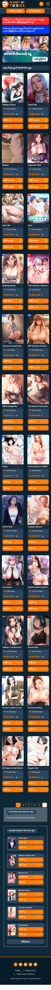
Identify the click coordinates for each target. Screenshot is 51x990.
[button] (25, 49)
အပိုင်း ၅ (6, 367)
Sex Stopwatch (23, 925)
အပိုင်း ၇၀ (32, 729)
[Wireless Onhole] (13, 87)
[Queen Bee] (38, 87)
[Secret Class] (13, 509)
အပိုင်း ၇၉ (32, 548)
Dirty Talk (6, 225)
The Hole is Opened (25, 908)
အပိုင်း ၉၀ (32, 482)
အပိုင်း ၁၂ (32, 301)
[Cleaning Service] (13, 268)
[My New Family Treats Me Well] (38, 570)
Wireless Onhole (8, 105)
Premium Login (35, 11)
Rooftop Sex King (35, 708)
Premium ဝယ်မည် (15, 11)
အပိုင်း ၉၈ (7, 482)
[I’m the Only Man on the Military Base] (13, 690)
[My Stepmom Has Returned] (13, 751)
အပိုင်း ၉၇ (32, 240)
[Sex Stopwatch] (12, 930)
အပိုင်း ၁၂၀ (33, 367)
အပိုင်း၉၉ (22, 882)
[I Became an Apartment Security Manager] (13, 329)
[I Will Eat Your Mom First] (13, 630)
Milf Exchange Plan (9, 406)
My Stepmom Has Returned (13, 768)
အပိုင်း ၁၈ (7, 602)
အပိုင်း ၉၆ (32, 247)
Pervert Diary (33, 647)
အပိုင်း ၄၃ (7, 240)
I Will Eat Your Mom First (12, 647)
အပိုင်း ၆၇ (7, 307)
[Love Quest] (13, 570)
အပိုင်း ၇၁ (32, 723)
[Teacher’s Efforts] (38, 510)
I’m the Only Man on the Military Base (17, 708)
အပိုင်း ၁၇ (7, 608)
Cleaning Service (9, 285)
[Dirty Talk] (13, 208)
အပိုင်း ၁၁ (32, 307)
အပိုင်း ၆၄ (7, 421)
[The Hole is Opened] (12, 912)
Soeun (5, 466)
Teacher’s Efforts (35, 527)
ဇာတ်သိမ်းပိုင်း (23, 877)
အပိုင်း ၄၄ (7, 783)
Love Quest (7, 587)
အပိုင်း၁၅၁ (22, 912)
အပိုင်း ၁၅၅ (22, 929)
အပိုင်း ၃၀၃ (7, 542)
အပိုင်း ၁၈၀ (7, 180)
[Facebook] (15, 964)
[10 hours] (46, 120)
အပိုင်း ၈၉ (32, 488)
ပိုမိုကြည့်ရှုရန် (25, 941)
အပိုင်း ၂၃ (32, 180)
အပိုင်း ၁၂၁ (33, 361)
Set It (30, 225)
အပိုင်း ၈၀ (32, 542)
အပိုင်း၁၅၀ (22, 917)
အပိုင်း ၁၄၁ (7, 662)
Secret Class (7, 527)
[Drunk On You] (12, 878)
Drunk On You (23, 873)
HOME (17, 970)
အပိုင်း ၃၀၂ (7, 548)
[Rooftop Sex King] (38, 690)
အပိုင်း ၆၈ (7, 301)
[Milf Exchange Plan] (13, 389)
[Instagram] (30, 964)
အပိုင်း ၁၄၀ (7, 669)
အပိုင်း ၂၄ (32, 783)
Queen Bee (32, 105)
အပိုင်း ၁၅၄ (22, 934)
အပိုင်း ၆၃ (7, 428)
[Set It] (38, 208)
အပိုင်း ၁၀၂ (7, 126)
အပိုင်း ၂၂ (32, 186)
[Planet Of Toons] (13, 4)
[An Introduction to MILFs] (38, 449)
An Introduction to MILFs (38, 466)
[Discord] (35, 964)
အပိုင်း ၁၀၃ (7, 120)
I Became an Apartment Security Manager (19, 346)
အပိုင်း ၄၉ (32, 428)
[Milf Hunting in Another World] (38, 329)
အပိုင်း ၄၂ (7, 247)
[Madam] (13, 148)
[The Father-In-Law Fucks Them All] (38, 389)
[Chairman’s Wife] (38, 148)
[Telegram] (25, 964)
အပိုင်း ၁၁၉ (33, 608)
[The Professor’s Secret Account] (38, 268)
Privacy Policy (30, 970)
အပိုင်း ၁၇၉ (7, 186)
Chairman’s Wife (34, 165)
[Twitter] (20, 964)
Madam (5, 165)
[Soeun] (13, 449)
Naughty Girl (33, 768)
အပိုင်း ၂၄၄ (33, 126)
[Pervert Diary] (38, 630)
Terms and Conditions (26, 974)
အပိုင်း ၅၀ (32, 421)
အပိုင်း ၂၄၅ (33, 120)
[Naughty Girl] (38, 751)
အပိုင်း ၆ (6, 361)
